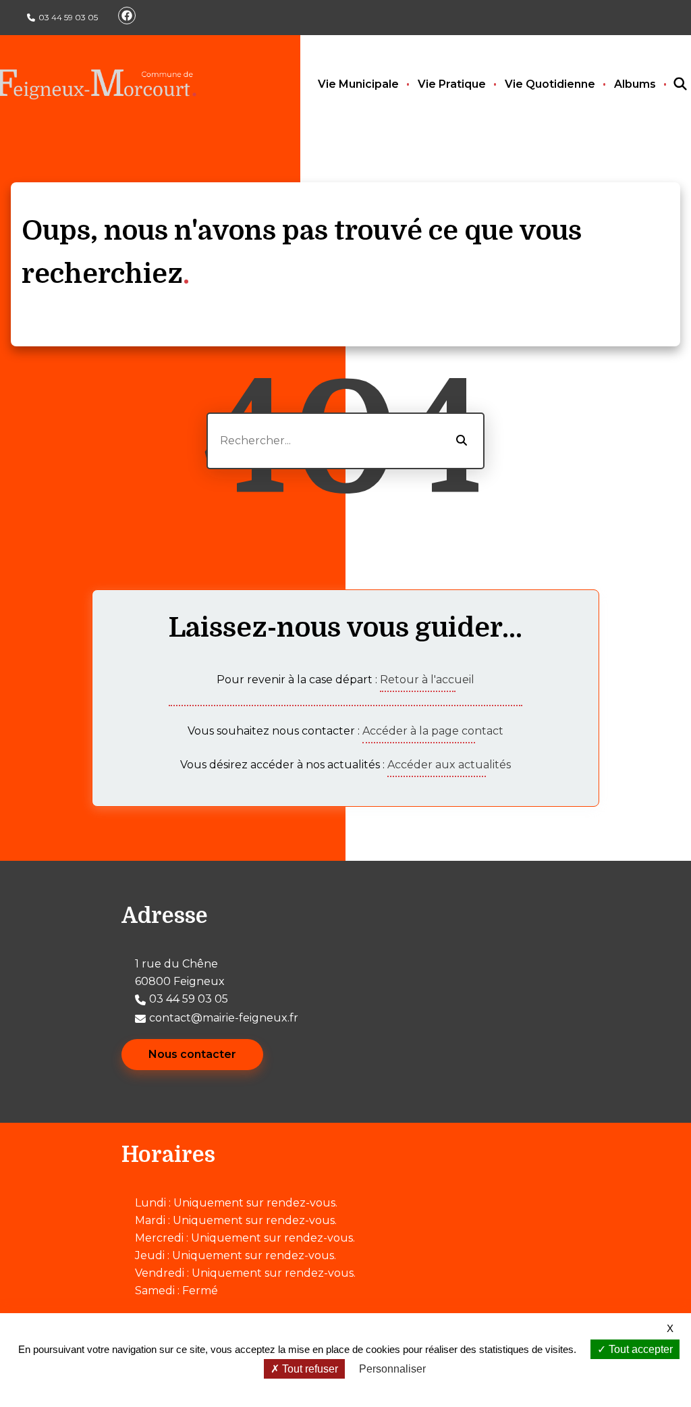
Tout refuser (308, 1369)
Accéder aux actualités (449, 764)
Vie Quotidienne (550, 84)
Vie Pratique (452, 84)
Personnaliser (392, 1369)
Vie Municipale (358, 84)
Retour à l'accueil (427, 679)
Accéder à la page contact (432, 730)
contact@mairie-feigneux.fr (223, 1017)
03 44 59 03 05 (68, 17)
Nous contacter (192, 1054)
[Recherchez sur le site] (668, 84)
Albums (635, 84)
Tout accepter (639, 1349)
